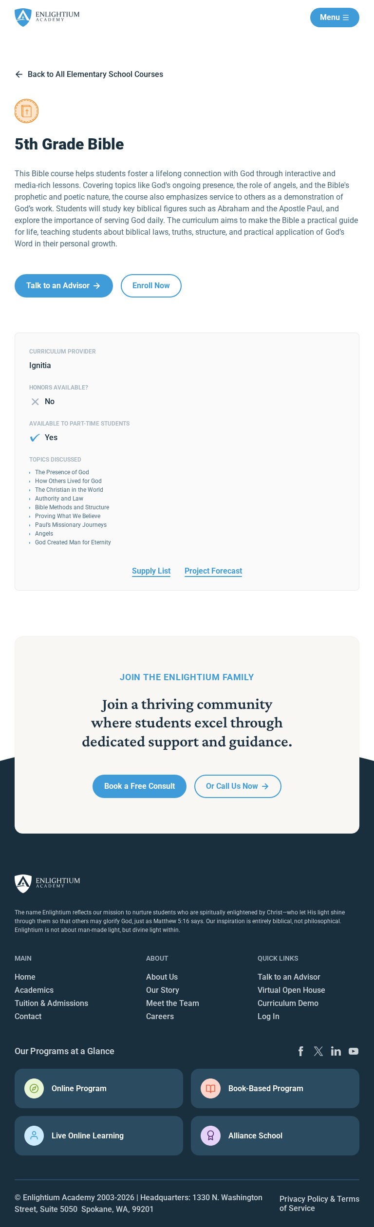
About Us (162, 977)
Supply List (151, 571)
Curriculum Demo (288, 1003)
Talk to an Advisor (289, 977)
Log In (269, 1016)
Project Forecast (213, 571)
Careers (160, 1016)
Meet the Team (172, 1003)
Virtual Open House (291, 990)
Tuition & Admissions (51, 1003)
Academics (34, 990)
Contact (28, 1016)
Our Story (162, 990)
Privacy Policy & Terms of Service (319, 1203)
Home (25, 977)
